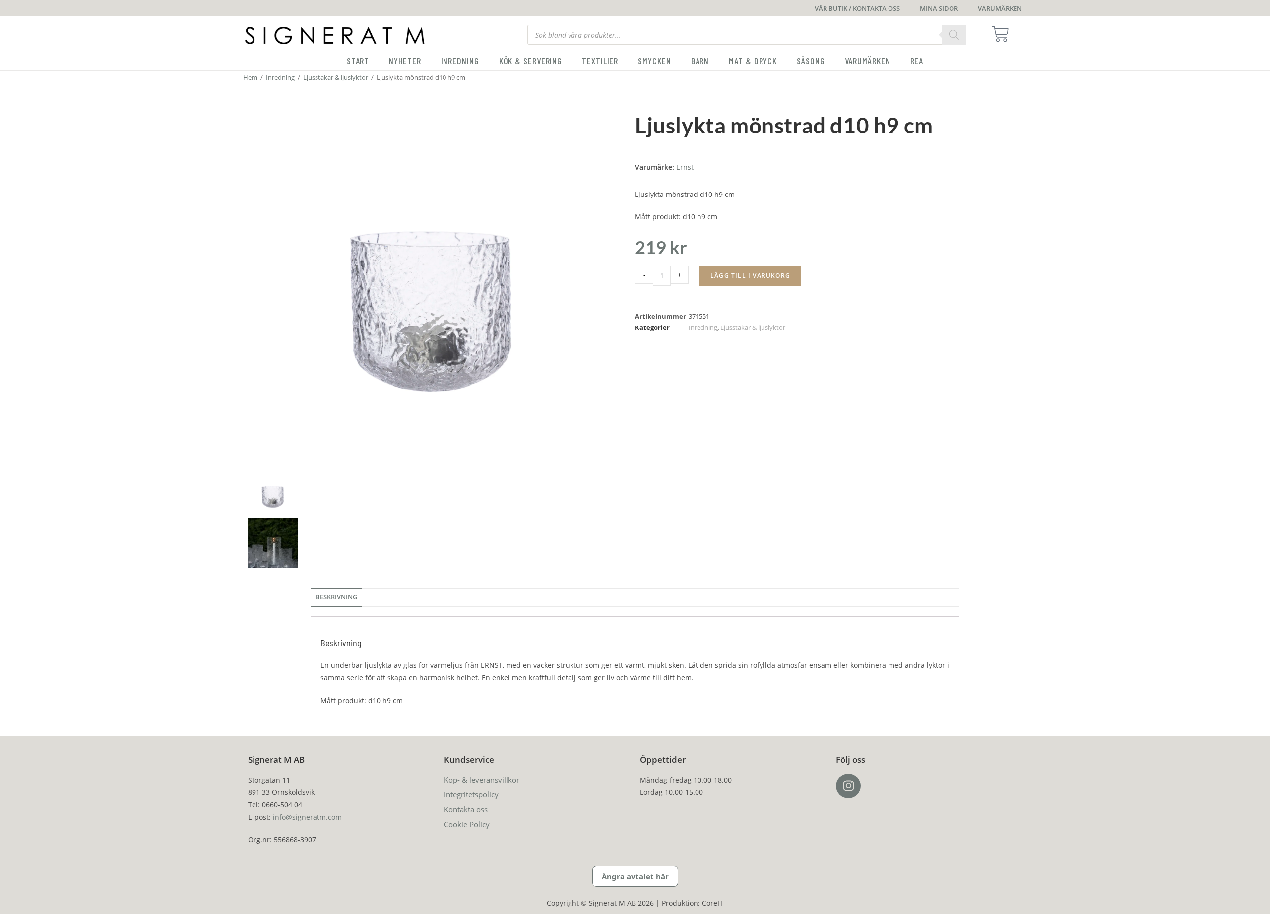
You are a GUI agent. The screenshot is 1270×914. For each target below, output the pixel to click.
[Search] (954, 35)
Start (358, 60)
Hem (250, 77)
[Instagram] (848, 786)
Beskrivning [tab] (336, 597)
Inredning (460, 60)
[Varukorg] (1003, 34)
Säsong (811, 60)
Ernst (685, 167)
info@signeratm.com (307, 817)
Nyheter (405, 60)
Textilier (600, 60)
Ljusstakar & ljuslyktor (335, 77)
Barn (700, 60)
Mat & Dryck (753, 60)
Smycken (654, 60)
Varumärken (867, 60)
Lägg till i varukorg (750, 275)
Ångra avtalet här (635, 876)
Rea (917, 60)
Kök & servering (531, 60)
